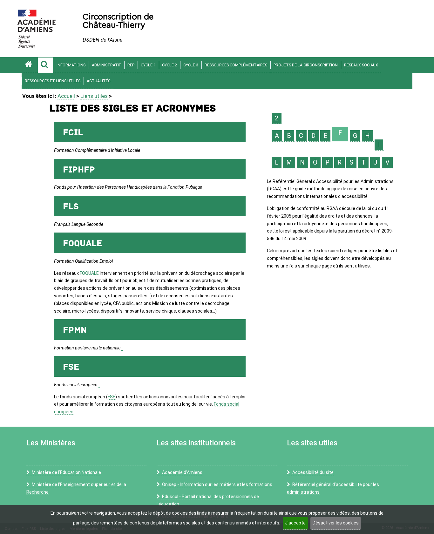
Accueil (66, 96)
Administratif (106, 65)
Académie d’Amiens (182, 472)
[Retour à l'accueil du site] (29, 65)
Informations (71, 65)
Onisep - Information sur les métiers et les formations (217, 484)
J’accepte (295, 522)
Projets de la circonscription (306, 65)
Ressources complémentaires (236, 65)
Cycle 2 (169, 65)
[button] (45, 65)
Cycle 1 (148, 65)
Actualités (98, 80)
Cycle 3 (190, 65)
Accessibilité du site (313, 472)
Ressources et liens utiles (52, 80)
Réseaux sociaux (361, 65)
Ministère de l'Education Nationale (66, 472)
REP (130, 65)
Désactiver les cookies (336, 522)
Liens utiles (94, 96)
